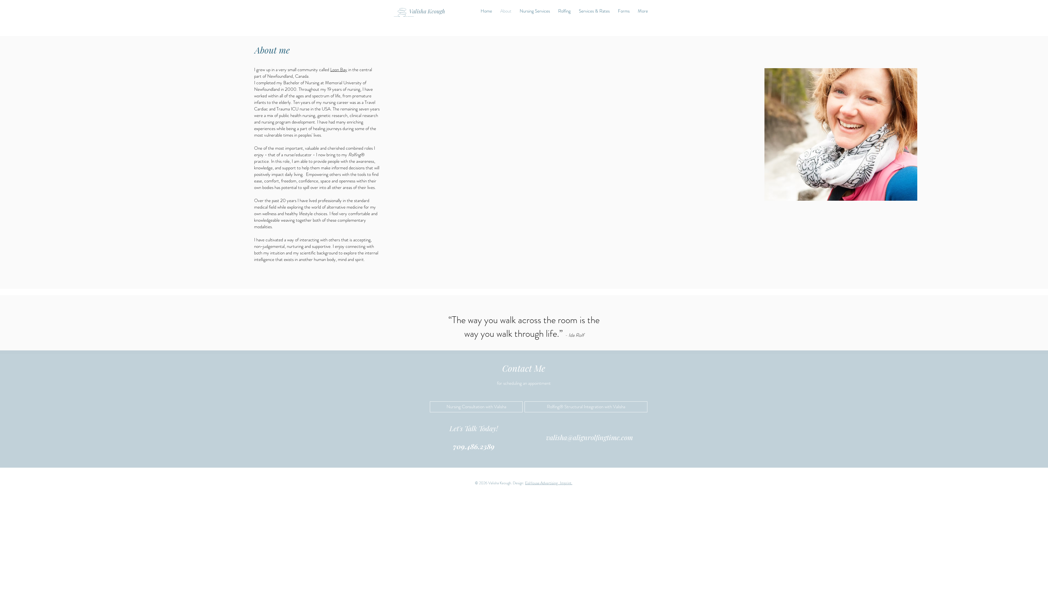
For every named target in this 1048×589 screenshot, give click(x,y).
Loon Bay (338, 69)
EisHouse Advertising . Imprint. (548, 483)
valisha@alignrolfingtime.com (589, 437)
